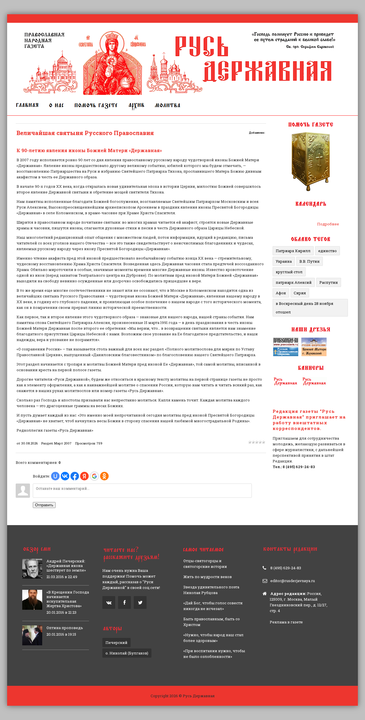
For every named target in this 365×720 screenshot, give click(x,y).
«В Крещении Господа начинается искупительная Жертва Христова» (67, 599)
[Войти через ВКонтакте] (65, 476)
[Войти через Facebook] (74, 476)
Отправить (44, 505)
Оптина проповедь (64, 627)
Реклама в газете (286, 622)
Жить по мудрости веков (207, 576)
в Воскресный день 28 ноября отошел (304, 308)
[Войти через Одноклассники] (104, 476)
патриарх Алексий (294, 282)
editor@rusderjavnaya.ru (292, 580)
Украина (284, 261)
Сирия (300, 292)
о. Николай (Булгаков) (127, 653)
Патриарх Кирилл (293, 250)
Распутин (328, 282)
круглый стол (289, 271)
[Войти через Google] (94, 476)
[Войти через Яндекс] (84, 476)
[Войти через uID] (55, 476)
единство (327, 250)
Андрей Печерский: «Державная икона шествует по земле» (66, 565)
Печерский (116, 642)
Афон (281, 292)
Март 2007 (63, 443)
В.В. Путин (309, 261)
